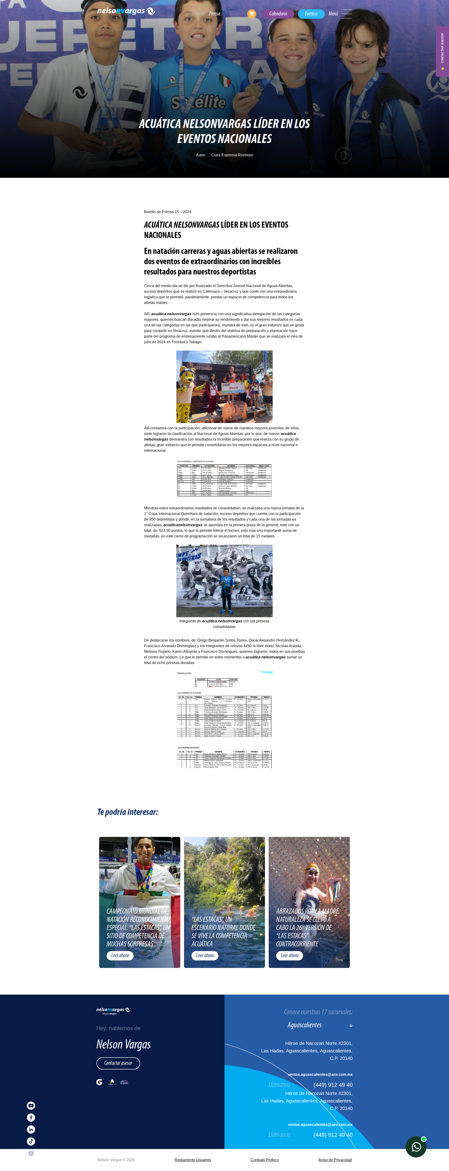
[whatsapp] (416, 1146)
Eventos (311, 14)
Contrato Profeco (265, 1160)
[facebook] (31, 1117)
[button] (347, 14)
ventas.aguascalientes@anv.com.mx (320, 1074)
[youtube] (31, 1106)
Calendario (278, 14)
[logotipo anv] (126, 13)
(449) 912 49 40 (333, 1085)
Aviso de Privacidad (335, 1160)
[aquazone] (112, 1082)
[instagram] (31, 1153)
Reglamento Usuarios (193, 1160)
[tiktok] (31, 1141)
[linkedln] (31, 1129)
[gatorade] (99, 1082)
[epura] (124, 1082)
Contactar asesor (118, 1063)
